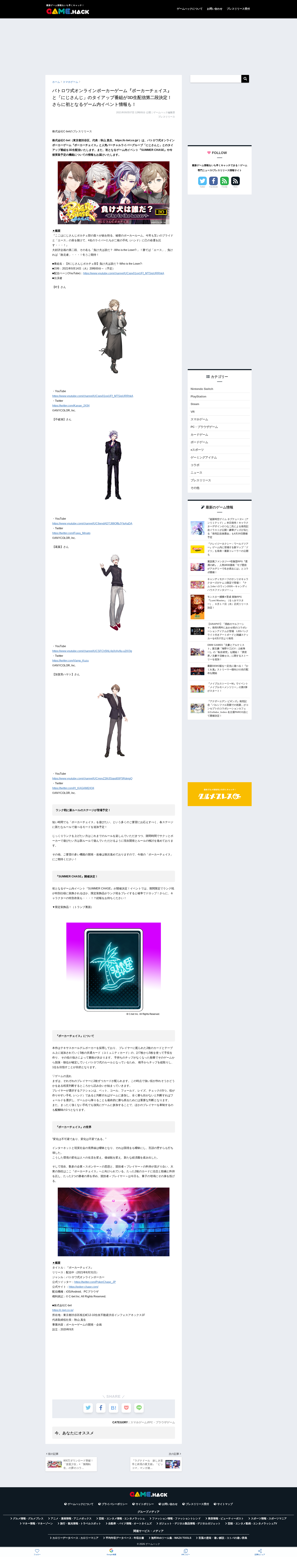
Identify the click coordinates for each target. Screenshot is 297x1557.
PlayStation (198, 396)
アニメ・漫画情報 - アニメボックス (71, 1518)
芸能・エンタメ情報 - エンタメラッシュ (122, 1518)
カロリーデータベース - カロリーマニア (75, 1538)
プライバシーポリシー (115, 1504)
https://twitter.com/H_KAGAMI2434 (73, 788)
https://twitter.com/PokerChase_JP (95, 1282)
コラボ (195, 465)
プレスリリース (201, 480)
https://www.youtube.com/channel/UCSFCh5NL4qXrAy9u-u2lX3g (92, 651)
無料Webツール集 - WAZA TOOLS (171, 1538)
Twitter (202, 187)
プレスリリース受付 (238, 8)
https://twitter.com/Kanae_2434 (71, 405)
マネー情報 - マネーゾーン (37, 1523)
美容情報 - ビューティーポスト (226, 1518)
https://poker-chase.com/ (83, 1286)
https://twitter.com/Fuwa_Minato (71, 533)
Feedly (224, 187)
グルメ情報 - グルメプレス (28, 1518)
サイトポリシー (145, 1504)
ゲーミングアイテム (204, 457)
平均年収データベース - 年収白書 (125, 1538)
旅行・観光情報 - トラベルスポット (80, 1523)
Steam (195, 404)
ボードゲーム (199, 442)
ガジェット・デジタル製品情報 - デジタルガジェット (190, 1523)
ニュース (196, 472)
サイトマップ (225, 1504)
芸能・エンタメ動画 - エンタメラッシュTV (252, 1523)
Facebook (213, 187)
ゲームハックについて (190, 8)
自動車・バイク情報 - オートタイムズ (130, 1523)
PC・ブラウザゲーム (162, 1422)
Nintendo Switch (202, 389)
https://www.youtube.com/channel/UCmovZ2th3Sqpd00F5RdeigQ (92, 778)
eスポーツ (197, 449)
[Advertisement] (148, 45)
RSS (235, 187)
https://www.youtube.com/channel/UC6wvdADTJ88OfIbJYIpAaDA (92, 523)
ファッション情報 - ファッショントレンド (176, 1518)
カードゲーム (199, 434)
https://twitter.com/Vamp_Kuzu (70, 660)
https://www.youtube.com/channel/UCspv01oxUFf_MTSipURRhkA (123, 273)
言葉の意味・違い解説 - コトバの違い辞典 (223, 1538)
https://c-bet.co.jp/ (62, 1310)
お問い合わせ (214, 8)
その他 (195, 488)
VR (193, 411)
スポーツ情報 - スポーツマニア (269, 1518)
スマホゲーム (138, 1422)
